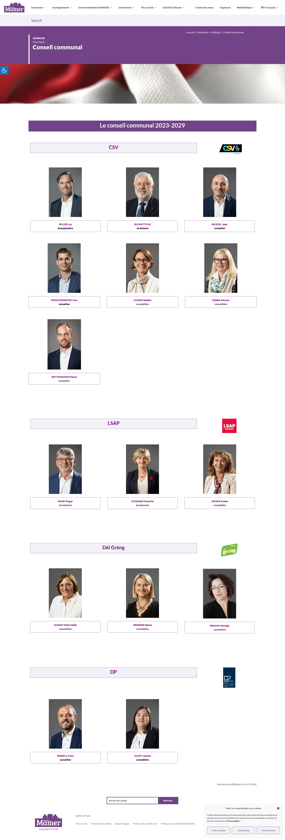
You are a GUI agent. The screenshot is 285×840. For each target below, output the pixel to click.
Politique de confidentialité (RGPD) (178, 823)
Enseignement (60, 7)
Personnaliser (268, 830)
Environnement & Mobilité (93, 7)
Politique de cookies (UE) (145, 823)
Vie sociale (147, 7)
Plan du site (81, 823)
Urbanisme (125, 7)
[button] (4, 70)
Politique (39, 42)
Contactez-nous (204, 7)
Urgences (225, 7)
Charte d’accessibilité (101, 823)
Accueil (190, 32)
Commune (37, 7)
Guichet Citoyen (172, 7)
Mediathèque (244, 7)
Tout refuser (244, 830)
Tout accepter (219, 830)
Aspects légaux (122, 823)
